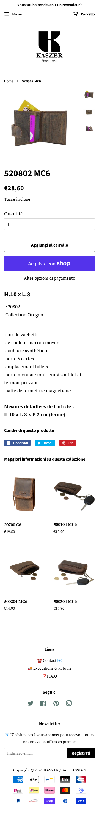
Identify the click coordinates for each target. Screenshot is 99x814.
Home (8, 81)
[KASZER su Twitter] (31, 704)
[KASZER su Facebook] (43, 704)
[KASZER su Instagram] (69, 704)
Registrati (81, 753)
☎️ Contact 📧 (49, 660)
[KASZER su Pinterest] (56, 704)
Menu (17, 14)
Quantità (13, 213)
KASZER (51, 770)
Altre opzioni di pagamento (49, 278)
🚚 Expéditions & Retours (50, 668)
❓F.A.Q (49, 676)
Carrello (87, 14)
